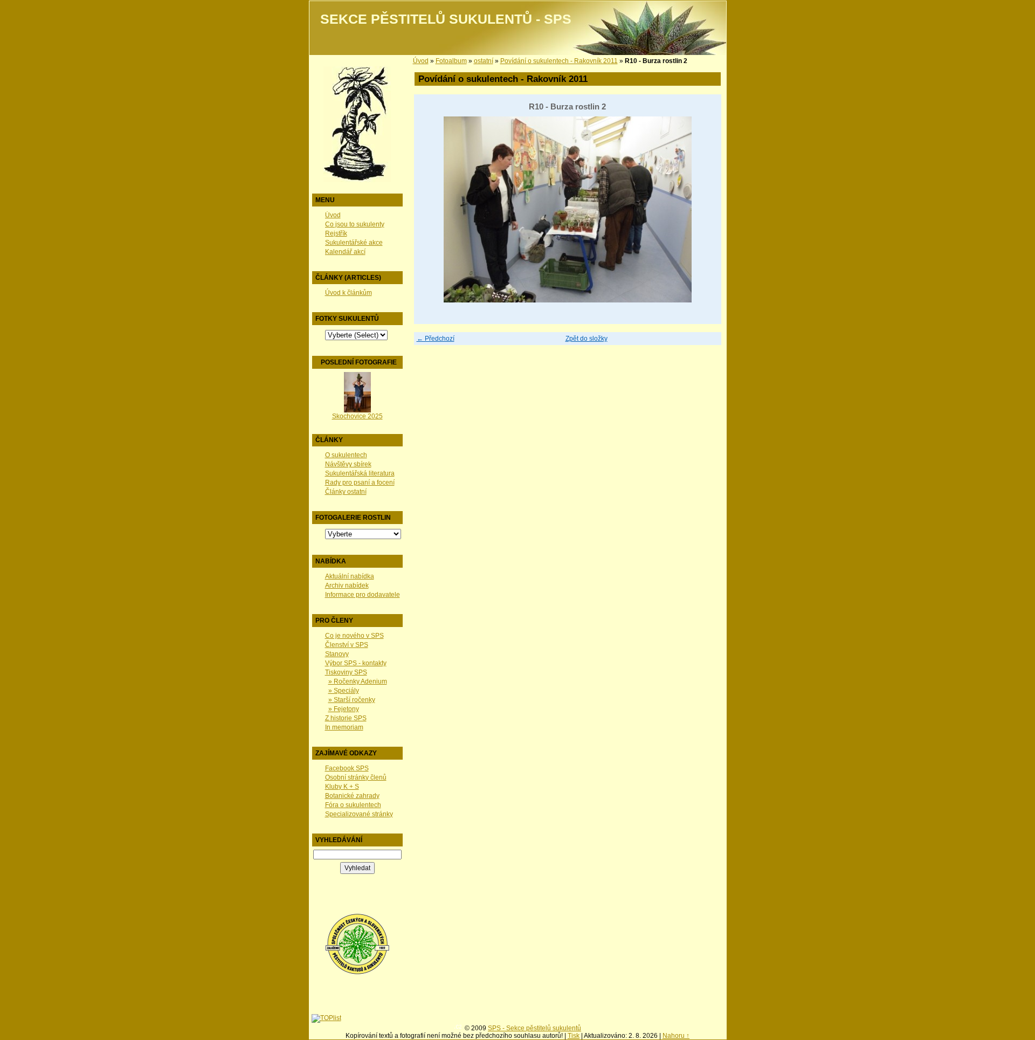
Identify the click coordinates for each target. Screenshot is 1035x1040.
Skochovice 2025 (357, 416)
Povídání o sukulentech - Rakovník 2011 (559, 61)
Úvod (333, 215)
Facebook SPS (347, 768)
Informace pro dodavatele (362, 594)
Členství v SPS (346, 645)
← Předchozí (435, 338)
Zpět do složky (586, 338)
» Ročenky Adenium (357, 681)
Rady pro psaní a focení (360, 482)
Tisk (573, 1035)
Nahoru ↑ (676, 1035)
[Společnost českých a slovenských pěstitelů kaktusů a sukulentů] (357, 972)
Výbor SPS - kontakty (356, 663)
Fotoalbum (451, 61)
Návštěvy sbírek (348, 464)
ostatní (483, 61)
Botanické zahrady (352, 796)
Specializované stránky (359, 814)
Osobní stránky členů (356, 777)
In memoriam (344, 727)
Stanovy (337, 654)
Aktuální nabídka (349, 576)
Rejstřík (336, 233)
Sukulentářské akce (354, 242)
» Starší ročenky (351, 700)
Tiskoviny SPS (346, 672)
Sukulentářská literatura (360, 473)
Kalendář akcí (345, 252)
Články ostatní (346, 491)
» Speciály (343, 690)
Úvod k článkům (348, 293)
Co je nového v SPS (354, 635)
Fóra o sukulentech (353, 805)
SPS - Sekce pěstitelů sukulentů (534, 1028)
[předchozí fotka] (431, 209)
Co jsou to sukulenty (354, 224)
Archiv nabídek (347, 585)
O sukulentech (346, 455)
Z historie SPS (346, 718)
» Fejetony (343, 709)
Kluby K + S (342, 786)
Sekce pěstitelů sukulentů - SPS (445, 19)
